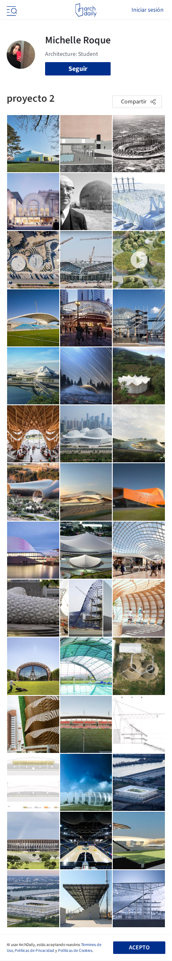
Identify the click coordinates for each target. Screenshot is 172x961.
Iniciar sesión (148, 10)
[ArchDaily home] (85, 10)
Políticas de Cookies (75, 950)
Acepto (139, 947)
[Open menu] (11, 10)
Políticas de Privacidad (34, 950)
